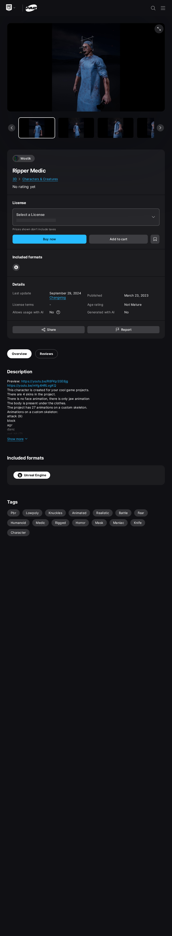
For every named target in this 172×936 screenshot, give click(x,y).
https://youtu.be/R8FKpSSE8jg (44, 381)
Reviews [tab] (46, 354)
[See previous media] (11, 127)
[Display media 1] (76, 128)
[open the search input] (153, 8)
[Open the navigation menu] (163, 8)
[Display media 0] (37, 128)
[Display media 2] (115, 128)
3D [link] (15, 179)
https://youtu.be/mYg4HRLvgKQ (31, 385)
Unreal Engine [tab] (35, 475)
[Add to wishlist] (154, 239)
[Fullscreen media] (159, 28)
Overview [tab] (19, 354)
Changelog (57, 297)
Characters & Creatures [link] (40, 179)
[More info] (58, 312)
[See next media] (160, 127)
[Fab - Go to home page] (31, 8)
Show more (15, 439)
